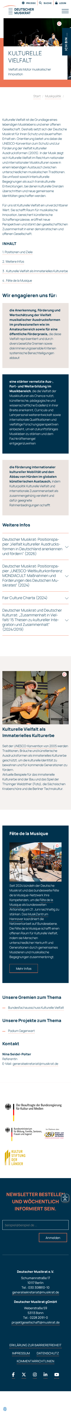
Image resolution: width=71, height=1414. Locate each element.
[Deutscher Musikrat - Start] (18, 10)
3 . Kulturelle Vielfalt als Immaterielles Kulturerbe (35, 271)
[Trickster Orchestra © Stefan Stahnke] (59, 23)
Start (37, 96)
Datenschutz (48, 1353)
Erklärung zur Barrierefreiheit (35, 1345)
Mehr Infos (23, 968)
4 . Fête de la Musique (17, 280)
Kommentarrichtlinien (35, 1361)
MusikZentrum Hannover (28, 916)
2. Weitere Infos (13, 261)
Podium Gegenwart (21, 1031)
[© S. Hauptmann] (64, 674)
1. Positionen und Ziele (17, 252)
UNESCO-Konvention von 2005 (35, 746)
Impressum (21, 1353)
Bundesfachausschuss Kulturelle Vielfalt (36, 1007)
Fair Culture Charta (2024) (25, 597)
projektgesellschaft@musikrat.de (36, 1322)
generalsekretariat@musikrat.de (35, 1063)
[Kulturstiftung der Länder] (15, 1157)
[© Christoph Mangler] (57, 845)
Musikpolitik (53, 96)
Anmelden (53, 1238)
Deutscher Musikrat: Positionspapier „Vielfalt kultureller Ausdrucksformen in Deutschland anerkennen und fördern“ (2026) (32, 546)
